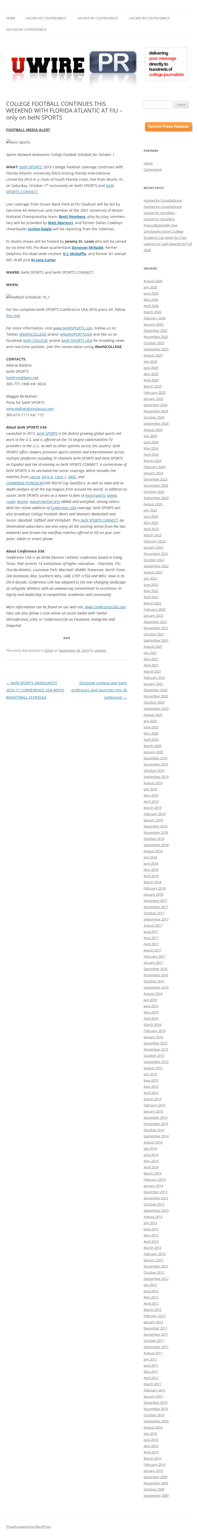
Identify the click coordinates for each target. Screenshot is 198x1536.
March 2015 (152, 1099)
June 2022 (151, 584)
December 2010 (155, 1402)
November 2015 (156, 1049)
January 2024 (153, 473)
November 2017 (156, 906)
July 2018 (150, 857)
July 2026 (150, 287)
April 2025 (151, 380)
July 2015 (150, 1074)
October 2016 (154, 981)
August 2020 (153, 714)
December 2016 (155, 968)
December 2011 (155, 1328)
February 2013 (155, 1253)
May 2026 (151, 299)
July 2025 (150, 361)
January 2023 (153, 547)
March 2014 (152, 1173)
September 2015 (156, 1061)
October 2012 (154, 1272)
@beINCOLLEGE (32, 334)
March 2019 (152, 807)
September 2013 (156, 1210)
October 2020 (154, 702)
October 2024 (154, 417)
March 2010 (152, 1458)
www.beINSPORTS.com (73, 328)
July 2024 (150, 436)
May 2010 (151, 1446)
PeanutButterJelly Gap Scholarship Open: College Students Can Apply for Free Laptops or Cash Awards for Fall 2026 (168, 237)
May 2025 (151, 374)
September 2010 (156, 1421)
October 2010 (154, 1415)
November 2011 (156, 1334)
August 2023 (153, 504)
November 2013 (156, 1198)
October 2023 (154, 491)
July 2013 (150, 1222)
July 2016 (150, 999)
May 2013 (151, 1235)
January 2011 (153, 1396)
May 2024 (151, 448)
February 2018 (155, 888)
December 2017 (155, 900)
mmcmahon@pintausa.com (30, 408)
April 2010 (151, 1452)
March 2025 (152, 386)
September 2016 (156, 987)
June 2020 (151, 727)
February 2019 (155, 814)
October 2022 (154, 559)
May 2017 (151, 937)
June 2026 (151, 293)
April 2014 (151, 1167)
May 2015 (151, 1086)
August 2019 (153, 783)
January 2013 (153, 1260)
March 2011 (152, 1384)
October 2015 (154, 1055)
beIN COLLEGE (35, 340)
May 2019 (151, 795)
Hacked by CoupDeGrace (46, 18)
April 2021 (151, 665)
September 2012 (156, 1278)
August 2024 (153, 429)
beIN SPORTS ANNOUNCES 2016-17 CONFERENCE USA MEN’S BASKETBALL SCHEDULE (35, 690)
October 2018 (154, 838)
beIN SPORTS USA (77, 340)
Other (48, 650)
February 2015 (155, 1105)
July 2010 (150, 1433)
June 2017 (151, 931)
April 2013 (151, 1241)
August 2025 (153, 355)
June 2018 (151, 863)
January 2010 (153, 1470)
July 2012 (150, 1284)
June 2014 (151, 1154)
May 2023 (151, 522)
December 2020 (155, 690)
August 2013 (153, 1216)
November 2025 (156, 336)
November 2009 (156, 1483)
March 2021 (152, 671)
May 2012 (151, 1297)
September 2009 (156, 1495)
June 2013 (151, 1229)
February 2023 (155, 541)
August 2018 (153, 851)
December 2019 (155, 758)
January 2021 (153, 683)
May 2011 (151, 1371)
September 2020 (156, 708)
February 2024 (155, 466)
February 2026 (155, 318)
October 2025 (154, 343)
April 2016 (151, 1018)
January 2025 (153, 398)
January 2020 (153, 752)
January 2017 (153, 962)
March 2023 (152, 535)
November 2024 (156, 411)
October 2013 (154, 1204)
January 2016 (153, 1037)
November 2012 (156, 1266)
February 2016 (155, 1030)
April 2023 (151, 528)
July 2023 (150, 510)
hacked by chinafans (159, 212)
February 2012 (155, 1315)
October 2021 (154, 634)
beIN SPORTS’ (31, 166)
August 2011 (153, 1353)
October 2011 (154, 1340)
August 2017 (153, 925)
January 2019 (153, 820)
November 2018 (156, 832)
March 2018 (152, 882)
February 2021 (155, 677)
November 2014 (156, 1123)
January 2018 (153, 894)
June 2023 (151, 516)
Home (10, 18)
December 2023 (155, 479)
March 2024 (152, 460)
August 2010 (153, 1427)
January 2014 (153, 1185)
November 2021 (156, 628)
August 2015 (153, 1068)
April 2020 (151, 739)
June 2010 (151, 1439)
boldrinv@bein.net (22, 377)
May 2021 (151, 659)
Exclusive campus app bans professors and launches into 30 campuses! (99, 690)
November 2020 (156, 696)
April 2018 (151, 875)
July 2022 (150, 578)
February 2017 (155, 956)
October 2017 (154, 913)
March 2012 (152, 1309)
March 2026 (152, 312)
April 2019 (151, 801)
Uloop (148, 163)
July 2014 (150, 1148)
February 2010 (155, 1464)
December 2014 (155, 1117)
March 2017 (152, 950)
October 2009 (154, 1489)
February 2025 (155, 392)
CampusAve (153, 169)
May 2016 (151, 1012)
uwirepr (100, 650)
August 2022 (153, 572)
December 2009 (155, 1477)
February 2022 (155, 609)
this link (13, 315)
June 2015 (151, 1080)
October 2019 (154, 770)
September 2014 (156, 1136)
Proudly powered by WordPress (28, 1526)
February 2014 (155, 1179)
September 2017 (156, 919)
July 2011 (150, 1359)
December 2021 (155, 621)
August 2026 (153, 281)
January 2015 (153, 1111)
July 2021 (150, 652)
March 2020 (152, 745)
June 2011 (151, 1365)
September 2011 (156, 1346)
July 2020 (150, 721)
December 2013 (155, 1192)
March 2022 (152, 603)
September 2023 (156, 497)
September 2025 (156, 349)
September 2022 (156, 566)
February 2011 (155, 1390)
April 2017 (151, 944)
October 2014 (154, 1130)
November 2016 (156, 975)
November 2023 (156, 485)
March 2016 (152, 1024)
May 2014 (151, 1161)
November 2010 (156, 1408)
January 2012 (153, 1322)
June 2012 (151, 1291)
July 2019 (150, 789)
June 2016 (151, 1006)
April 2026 (151, 305)
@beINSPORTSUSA (76, 334)
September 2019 (156, 776)
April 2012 (151, 1303)
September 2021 (156, 640)
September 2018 (156, 844)
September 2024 (156, 423)
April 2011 (151, 1377)
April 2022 (151, 597)
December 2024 (155, 405)
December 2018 (155, 826)
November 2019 (156, 764)
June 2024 (151, 442)
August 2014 (153, 1142)
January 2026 (153, 324)
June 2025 (151, 367)
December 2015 (155, 1043)
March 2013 (152, 1247)
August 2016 (153, 993)
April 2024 (151, 454)
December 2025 (155, 330)
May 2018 (151, 869)
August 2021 (153, 646)
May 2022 (151, 590)
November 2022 (156, 553)
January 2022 (153, 615)
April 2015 (151, 1092)
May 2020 (151, 733)
